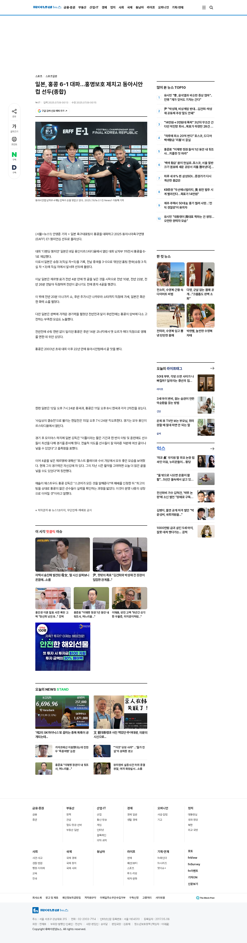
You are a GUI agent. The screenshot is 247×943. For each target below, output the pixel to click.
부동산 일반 (72, 829)
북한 (190, 824)
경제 (104, 7)
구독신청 (134, 897)
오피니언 (163, 7)
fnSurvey (194, 864)
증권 (34, 819)
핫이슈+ (161, 868)
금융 (34, 814)
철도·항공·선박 (74, 824)
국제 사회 (71, 868)
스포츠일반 (51, 76)
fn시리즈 (162, 863)
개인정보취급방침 (71, 897)
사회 (121, 7)
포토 (190, 851)
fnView (192, 857)
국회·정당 (193, 819)
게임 (99, 824)
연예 (129, 857)
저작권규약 (90, 897)
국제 (130, 7)
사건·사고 (37, 857)
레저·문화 (132, 878)
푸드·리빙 (132, 873)
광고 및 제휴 (52, 897)
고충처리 (147, 897)
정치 (113, 7)
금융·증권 (69, 7)
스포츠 (130, 868)
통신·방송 (102, 819)
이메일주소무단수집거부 (112, 897)
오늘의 (169, 368)
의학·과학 (102, 840)
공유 (14, 116)
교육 (34, 873)
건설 (68, 819)
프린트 (14, 144)
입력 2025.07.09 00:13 (55, 102)
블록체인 (101, 835)
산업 (99, 814)
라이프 (151, 7)
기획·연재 (178, 7)
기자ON (192, 877)
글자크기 (14, 131)
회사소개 (37, 897)
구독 (14, 159)
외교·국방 (193, 829)
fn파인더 (162, 857)
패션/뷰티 (132, 863)
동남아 (140, 7)
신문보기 (193, 884)
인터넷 (100, 829)
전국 (34, 878)
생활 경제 (132, 819)
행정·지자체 (38, 868)
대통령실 (192, 814)
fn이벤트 (193, 871)
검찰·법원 (37, 863)
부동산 (82, 7)
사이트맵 (160, 897)
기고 (159, 819)
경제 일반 (132, 814)
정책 (68, 814)
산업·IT (94, 7)
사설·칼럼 (162, 814)
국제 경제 (71, 857)
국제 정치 (71, 863)
